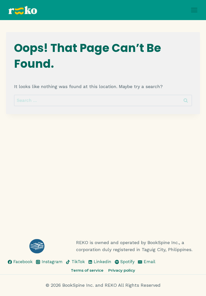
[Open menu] (194, 10)
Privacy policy (121, 270)
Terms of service (87, 270)
